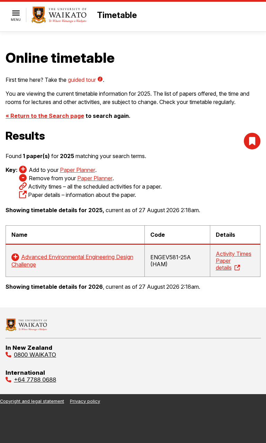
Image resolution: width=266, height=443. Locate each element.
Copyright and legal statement (32, 401)
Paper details (224, 264)
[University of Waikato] (26, 328)
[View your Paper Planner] (252, 141)
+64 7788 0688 (35, 379)
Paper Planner (77, 169)
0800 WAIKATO (35, 354)
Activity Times (233, 253)
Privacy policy (85, 401)
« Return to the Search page (45, 115)
